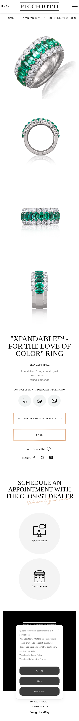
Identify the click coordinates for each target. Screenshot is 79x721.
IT (2, 6)
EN (8, 6)
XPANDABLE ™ (31, 18)
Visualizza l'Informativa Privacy (32, 659)
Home (10, 18)
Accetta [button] (39, 671)
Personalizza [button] (39, 691)
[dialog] (39, 662)
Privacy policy (39, 701)
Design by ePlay (39, 712)
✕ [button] (58, 629)
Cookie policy (39, 706)
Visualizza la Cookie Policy (30, 655)
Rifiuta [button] (39, 681)
